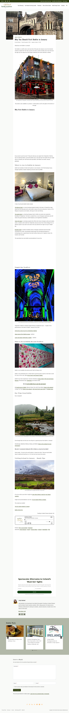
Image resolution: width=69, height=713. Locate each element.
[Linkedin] (9, 1)
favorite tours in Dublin (21, 387)
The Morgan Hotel (18, 207)
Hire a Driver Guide (47, 5)
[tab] (32, 650)
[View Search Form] (67, 5)
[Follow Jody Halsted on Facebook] (19, 614)
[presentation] (15, 631)
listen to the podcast (48, 387)
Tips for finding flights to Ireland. (39, 499)
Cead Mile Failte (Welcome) (57, 1)
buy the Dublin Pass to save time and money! (36, 384)
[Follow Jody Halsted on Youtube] (24, 614)
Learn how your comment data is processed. (39, 693)
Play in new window (23, 527)
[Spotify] (37, 704)
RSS (49, 529)
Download (30, 527)
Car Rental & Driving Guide (30, 5)
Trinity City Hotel (18, 221)
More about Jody (22, 611)
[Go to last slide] (8, 637)
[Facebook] (2, 1)
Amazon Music (34, 529)
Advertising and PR (18, 710)
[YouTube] (5, 1)
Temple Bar (29, 380)
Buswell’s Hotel (18, 229)
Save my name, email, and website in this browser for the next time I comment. (29, 686)
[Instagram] (4, 1)
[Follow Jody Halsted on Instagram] (22, 614)
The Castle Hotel (18, 214)
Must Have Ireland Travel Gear (46, 1)
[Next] (61, 637)
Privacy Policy (4, 710)
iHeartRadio (44, 529)
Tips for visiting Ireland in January (22, 506)
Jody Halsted (18, 42)
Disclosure (8, 710)
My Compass (65, 1)
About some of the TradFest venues (22, 334)
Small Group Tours (56, 5)
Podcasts (39, 5)
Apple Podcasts (23, 529)
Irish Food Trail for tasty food (39, 389)
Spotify (28, 529)
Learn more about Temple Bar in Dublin (23, 337)
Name (15, 683)
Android (40, 529)
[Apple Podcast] (39, 704)
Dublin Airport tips (19, 510)
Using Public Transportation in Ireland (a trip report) (53, 641)
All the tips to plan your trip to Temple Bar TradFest (26, 330)
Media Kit (23, 710)
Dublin (16, 37)
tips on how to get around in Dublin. (35, 375)
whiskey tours (50, 389)
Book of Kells (41, 378)
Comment (16, 666)
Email (37, 683)
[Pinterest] (7, 1)
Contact (63, 5)
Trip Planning (20, 5)
